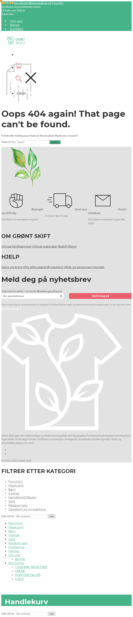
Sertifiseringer (22, 246)
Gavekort (56, 267)
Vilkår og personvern (78, 267)
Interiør (14, 493)
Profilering (16, 547)
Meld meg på (100, 296)
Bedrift (63, 246)
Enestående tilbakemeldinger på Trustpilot (38, 3)
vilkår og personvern (11, 308)
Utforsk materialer (44, 246)
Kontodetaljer (27, 575)
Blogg (15, 25)
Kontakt (16, 29)
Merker (13, 551)
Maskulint (16, 485)
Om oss (16, 21)
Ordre (20, 571)
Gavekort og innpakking (27, 509)
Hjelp (19, 579)
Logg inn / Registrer (31, 567)
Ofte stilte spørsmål (36, 267)
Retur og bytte (11, 267)
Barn (12, 489)
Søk (51, 516)
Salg (11, 501)
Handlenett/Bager (22, 497)
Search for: (8, 142)
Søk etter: (8, 516)
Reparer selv (18, 505)
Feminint (15, 482)
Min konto (16, 563)
